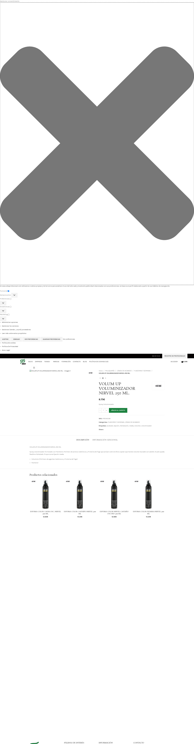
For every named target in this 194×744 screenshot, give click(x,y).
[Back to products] (102, 378)
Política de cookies (9, 343)
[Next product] (105, 378)
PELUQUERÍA (109, 371)
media (131, 426)
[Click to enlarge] (34, 367)
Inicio (101, 371)
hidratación (124, 426)
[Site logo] (16, 361)
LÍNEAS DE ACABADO (124, 371)
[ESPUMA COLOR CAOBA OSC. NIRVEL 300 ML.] (46, 494)
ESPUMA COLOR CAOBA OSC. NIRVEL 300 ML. (45, 513)
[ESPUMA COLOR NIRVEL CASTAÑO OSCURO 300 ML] (114, 494)
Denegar (16, 339)
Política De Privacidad (10, 346)
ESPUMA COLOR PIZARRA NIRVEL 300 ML (148, 513)
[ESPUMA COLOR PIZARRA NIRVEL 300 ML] (149, 494)
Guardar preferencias (51, 339)
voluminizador (146, 426)
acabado (110, 426)
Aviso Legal (6, 350)
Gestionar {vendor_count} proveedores (16, 330)
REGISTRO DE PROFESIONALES (174, 356)
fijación (116, 426)
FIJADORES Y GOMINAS (142, 371)
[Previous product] (100, 378)
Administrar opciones (10, 322)
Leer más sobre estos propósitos (14, 333)
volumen (137, 426)
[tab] (82, 438)
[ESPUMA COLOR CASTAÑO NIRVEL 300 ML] (80, 494)
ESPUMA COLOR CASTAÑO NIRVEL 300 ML (80, 513)
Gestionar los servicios (10, 326)
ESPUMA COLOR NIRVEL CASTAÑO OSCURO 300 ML (114, 513)
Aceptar (5, 339)
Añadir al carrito (118, 410)
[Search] (180, 361)
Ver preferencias (31, 339)
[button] (97, 143)
